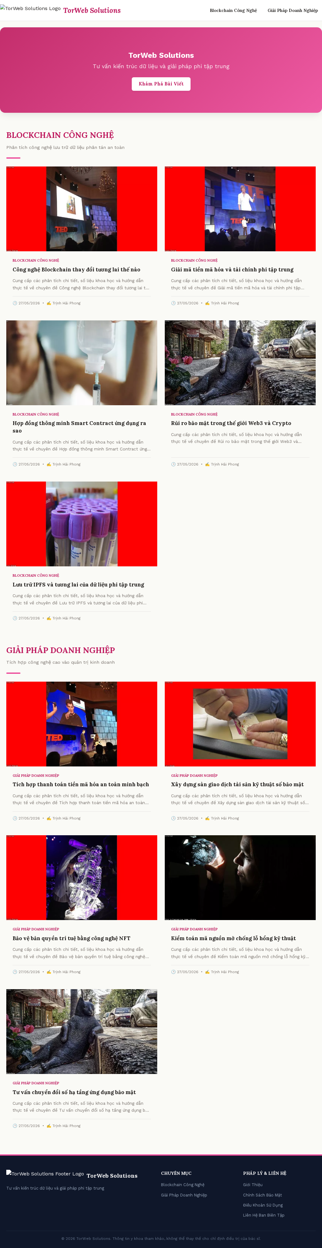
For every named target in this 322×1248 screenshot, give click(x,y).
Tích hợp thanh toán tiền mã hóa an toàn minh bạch (81, 784)
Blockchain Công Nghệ (233, 10)
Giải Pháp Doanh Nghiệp (293, 10)
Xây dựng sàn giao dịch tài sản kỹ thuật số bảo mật (237, 784)
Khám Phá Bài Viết (161, 84)
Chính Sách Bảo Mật (262, 1195)
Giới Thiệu (253, 1184)
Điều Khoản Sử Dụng (263, 1205)
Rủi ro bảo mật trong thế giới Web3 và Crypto (231, 423)
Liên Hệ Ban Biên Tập (264, 1215)
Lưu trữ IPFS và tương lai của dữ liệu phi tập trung (78, 584)
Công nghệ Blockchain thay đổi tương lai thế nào (76, 269)
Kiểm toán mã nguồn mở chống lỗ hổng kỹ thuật (233, 938)
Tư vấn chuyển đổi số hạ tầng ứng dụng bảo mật (74, 1092)
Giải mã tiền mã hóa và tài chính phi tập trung (232, 269)
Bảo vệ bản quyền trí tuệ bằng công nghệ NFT (71, 938)
